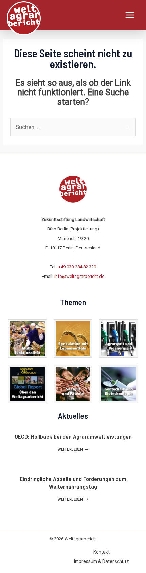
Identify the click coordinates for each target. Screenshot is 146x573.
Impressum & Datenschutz (101, 561)
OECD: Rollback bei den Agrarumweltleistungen (73, 436)
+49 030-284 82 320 (77, 266)
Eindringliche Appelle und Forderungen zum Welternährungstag (73, 482)
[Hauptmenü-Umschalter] (130, 14)
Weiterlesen (73, 449)
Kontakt (101, 552)
